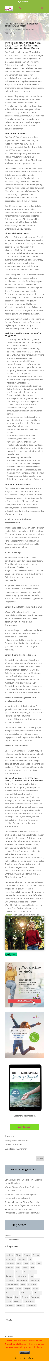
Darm (19, 1263)
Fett (32, 1268)
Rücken (35, 1289)
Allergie (18, 1255)
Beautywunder (10, 1259)
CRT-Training (10, 1263)
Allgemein (9, 1136)
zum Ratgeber (24, 1127)
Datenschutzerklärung (24, 1358)
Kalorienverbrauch (12, 1284)
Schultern (9, 1297)
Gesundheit (9, 1276)
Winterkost (20, 1305)
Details (10, 1336)
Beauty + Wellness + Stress (17, 1140)
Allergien (27, 1255)
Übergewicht (31, 1305)
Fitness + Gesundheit (14, 1144)
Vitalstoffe (17, 1301)
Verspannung (35, 1297)
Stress (17, 1297)
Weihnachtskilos (29, 1301)
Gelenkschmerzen (30, 1272)
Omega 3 (27, 1289)
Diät (32, 1263)
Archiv (7, 1235)
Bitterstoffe (22, 1259)
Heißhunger (10, 1280)
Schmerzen (37, 1293)
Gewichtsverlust (21, 1276)
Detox (26, 1263)
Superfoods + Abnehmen (16, 1149)
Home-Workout (22, 1280)
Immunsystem (34, 1280)
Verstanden (24, 1353)
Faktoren (25, 1268)
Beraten (8, 914)
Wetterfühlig (10, 1305)
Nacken (18, 1289)
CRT (30, 1259)
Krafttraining (32, 1284)
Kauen (23, 1284)
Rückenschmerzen (12, 1293)
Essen (18, 1268)
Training (25, 1297)
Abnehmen (9, 1255)
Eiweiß (39, 1263)
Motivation (9, 1289)
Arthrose (36, 1255)
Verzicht (8, 1301)
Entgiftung (9, 1268)
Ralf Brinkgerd (15, 29)
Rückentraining (26, 1293)
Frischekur (9, 1272)
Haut (31, 1276)
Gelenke (18, 1272)
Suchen (40, 1158)
